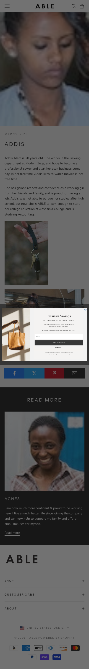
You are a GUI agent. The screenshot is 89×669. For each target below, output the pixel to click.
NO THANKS (58, 348)
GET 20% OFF (59, 343)
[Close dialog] (85, 310)
